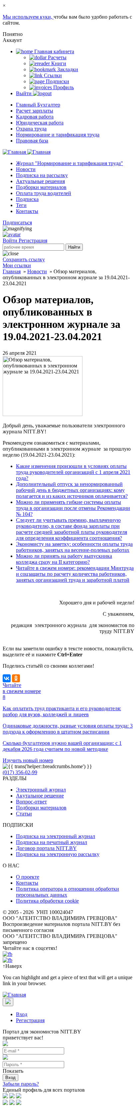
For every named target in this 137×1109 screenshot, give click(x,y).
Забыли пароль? (21, 1084)
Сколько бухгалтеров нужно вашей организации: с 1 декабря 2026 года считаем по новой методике (62, 746)
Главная (12, 271)
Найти (74, 247)
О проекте (27, 877)
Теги (21, 205)
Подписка (27, 199)
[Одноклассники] (16, 678)
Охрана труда (31, 128)
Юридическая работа (40, 122)
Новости (26, 169)
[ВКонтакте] (7, 678)
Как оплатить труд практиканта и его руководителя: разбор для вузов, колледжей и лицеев (62, 711)
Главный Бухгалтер (38, 105)
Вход (21, 1014)
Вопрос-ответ (31, 801)
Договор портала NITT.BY (46, 848)
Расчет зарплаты (34, 110)
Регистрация (33, 240)
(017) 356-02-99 (20, 772)
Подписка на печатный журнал (51, 842)
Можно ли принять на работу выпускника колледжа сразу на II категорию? (64, 559)
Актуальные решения (40, 181)
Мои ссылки (17, 265)
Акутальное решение (40, 795)
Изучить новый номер (28, 760)
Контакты (27, 211)
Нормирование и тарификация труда (57, 134)
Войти (11, 240)
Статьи (24, 813)
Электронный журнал (41, 789)
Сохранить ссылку (24, 259)
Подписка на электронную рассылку (57, 854)
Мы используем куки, (28, 17)
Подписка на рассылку (42, 175)
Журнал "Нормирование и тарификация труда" (69, 163)
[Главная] (27, 152)
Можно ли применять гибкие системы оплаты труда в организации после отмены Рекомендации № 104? (73, 508)
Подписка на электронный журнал (55, 836)
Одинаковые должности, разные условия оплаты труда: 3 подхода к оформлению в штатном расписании (68, 729)
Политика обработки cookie (47, 901)
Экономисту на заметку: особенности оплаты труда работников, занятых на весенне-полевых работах (74, 547)
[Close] (8, 1002)
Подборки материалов (41, 187)
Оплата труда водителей (43, 193)
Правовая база (32, 140)
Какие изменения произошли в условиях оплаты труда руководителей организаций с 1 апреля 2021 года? (73, 472)
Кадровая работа (35, 116)
